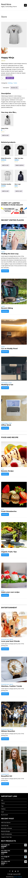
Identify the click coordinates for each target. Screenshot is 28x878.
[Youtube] (15, 871)
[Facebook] (10, 871)
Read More (6, 4)
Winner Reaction (8, 731)
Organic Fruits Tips (9, 552)
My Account (4, 815)
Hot (2, 800)
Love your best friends (10, 641)
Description (6, 87)
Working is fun (7, 385)
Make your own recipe (10, 592)
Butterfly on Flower (6, 828)
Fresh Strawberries (9, 511)
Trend (3, 803)
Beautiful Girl (6, 776)
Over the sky (4, 825)
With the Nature (5, 822)
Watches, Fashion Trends (11, 686)
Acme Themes (18, 877)
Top (2, 806)
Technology (4, 383)
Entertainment (5, 639)
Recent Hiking (7, 308)
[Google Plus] (18, 871)
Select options (19, 165)
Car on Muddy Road (9, 348)
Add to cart (10, 78)
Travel (3, 252)
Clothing (10, 83)
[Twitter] (12, 871)
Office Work (6, 425)
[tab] (6, 87)
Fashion (3, 809)
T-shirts (15, 83)
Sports (11, 639)
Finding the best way (10, 254)
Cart (2, 812)
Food (2, 469)
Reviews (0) (14, 87)
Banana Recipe (7, 471)
